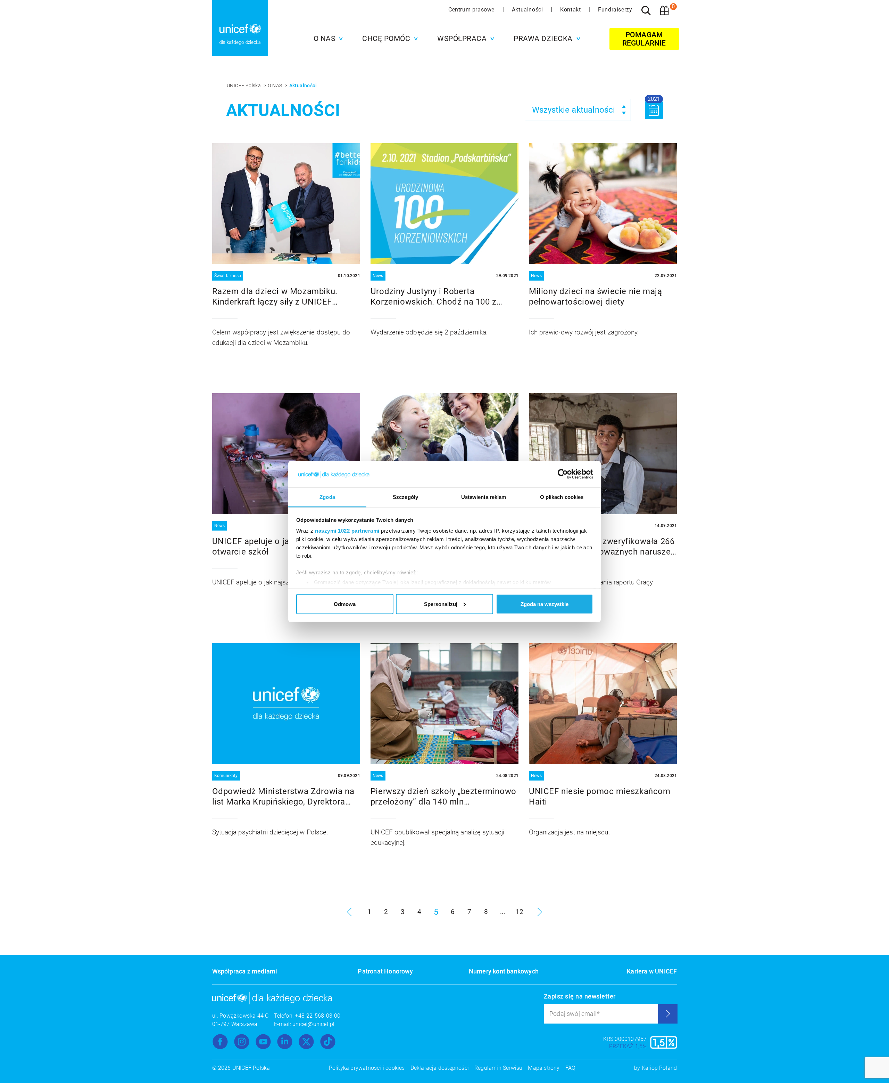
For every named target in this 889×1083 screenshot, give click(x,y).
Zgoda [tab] (327, 497)
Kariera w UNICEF (652, 971)
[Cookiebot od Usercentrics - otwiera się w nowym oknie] (562, 474)
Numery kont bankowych (504, 971)
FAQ (570, 1068)
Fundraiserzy (615, 9)
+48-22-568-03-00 (317, 1015)
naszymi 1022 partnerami (347, 531)
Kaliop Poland (659, 1068)
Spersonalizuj (440, 604)
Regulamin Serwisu (498, 1068)
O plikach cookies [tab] (562, 497)
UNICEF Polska (244, 85)
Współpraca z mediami (244, 971)
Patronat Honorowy (385, 971)
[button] (326, 38)
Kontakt (571, 9)
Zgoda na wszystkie (544, 604)
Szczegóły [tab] (405, 497)
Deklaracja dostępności (439, 1068)
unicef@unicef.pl (313, 1024)
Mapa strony (543, 1068)
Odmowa (345, 604)
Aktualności (528, 9)
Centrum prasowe (472, 9)
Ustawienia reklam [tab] (483, 497)
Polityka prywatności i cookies (367, 1068)
